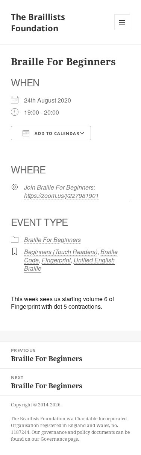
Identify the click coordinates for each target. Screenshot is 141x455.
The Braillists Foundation (38, 22)
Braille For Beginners (52, 239)
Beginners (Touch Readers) (60, 251)
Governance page (59, 439)
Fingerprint (56, 260)
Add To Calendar (56, 133)
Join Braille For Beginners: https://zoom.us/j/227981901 (61, 191)
